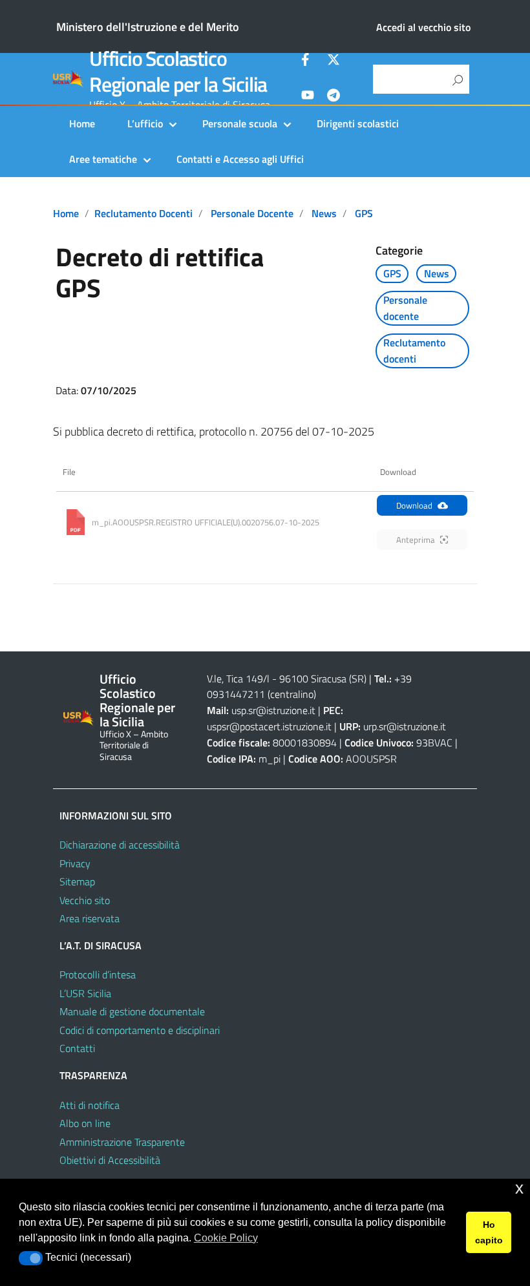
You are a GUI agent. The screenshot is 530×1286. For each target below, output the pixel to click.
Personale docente (252, 213)
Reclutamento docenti (143, 213)
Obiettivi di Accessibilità (109, 1160)
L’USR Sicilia (85, 993)
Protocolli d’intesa (97, 974)
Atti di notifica (89, 1105)
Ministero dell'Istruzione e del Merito (147, 27)
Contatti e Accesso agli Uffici (240, 159)
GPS (364, 213)
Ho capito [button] (489, 1232)
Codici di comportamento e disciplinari (139, 1030)
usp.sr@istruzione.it (273, 710)
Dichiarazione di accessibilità (119, 844)
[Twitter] (333, 61)
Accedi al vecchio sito (423, 27)
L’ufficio (145, 123)
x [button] (519, 1188)
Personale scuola (239, 123)
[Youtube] (307, 97)
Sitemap (77, 881)
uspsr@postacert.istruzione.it (269, 726)
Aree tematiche (103, 159)
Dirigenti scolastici (358, 123)
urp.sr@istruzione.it (404, 726)
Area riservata (89, 918)
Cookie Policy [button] (226, 1237)
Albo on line (85, 1123)
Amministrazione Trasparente (122, 1142)
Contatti (77, 1048)
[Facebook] (307, 61)
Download (414, 505)
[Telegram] (333, 97)
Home (82, 123)
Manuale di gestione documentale (132, 1011)
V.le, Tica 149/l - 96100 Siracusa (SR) (286, 678)
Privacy (74, 863)
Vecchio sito (84, 900)
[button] (31, 1258)
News (324, 213)
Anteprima (415, 539)
